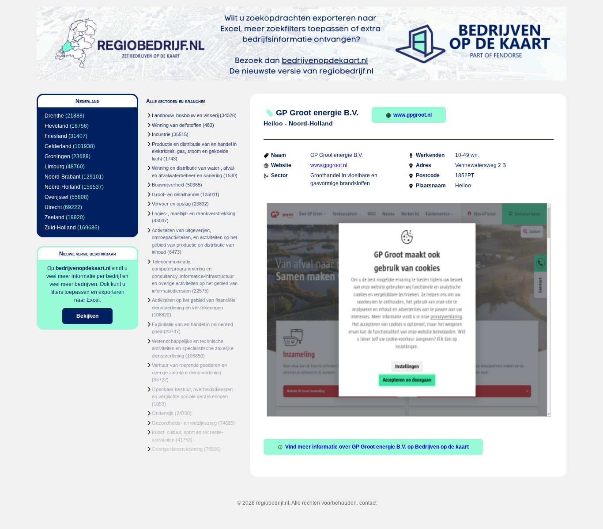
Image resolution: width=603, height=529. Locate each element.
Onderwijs (162, 413)
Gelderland (58, 146)
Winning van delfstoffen (176, 125)
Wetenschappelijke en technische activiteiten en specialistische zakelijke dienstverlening (193, 348)
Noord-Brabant (62, 177)
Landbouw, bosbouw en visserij (185, 115)
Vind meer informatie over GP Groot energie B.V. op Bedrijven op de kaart (377, 447)
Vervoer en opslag (171, 203)
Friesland (56, 136)
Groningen (57, 156)
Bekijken (87, 316)
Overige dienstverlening (177, 449)
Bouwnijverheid (168, 184)
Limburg (54, 167)
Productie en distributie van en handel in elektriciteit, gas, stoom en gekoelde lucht (194, 151)
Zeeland (54, 217)
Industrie (161, 134)
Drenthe (54, 116)
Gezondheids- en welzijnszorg (184, 423)
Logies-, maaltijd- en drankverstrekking (193, 213)
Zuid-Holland (60, 228)
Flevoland (56, 126)
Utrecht (53, 207)
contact (368, 503)
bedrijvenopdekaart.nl (83, 268)
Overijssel (56, 197)
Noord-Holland (62, 187)
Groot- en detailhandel (175, 194)
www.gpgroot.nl (412, 115)
